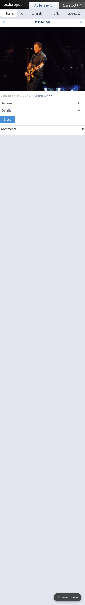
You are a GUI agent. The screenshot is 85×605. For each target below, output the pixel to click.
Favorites (73, 14)
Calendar (37, 14)
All (22, 14)
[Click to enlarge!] (42, 59)
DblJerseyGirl (44, 5)
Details (6, 110)
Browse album (67, 597)
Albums (9, 14)
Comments (8, 129)
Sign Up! (69, 5)
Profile (55, 14)
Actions (7, 103)
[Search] (79, 13)
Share (7, 119)
